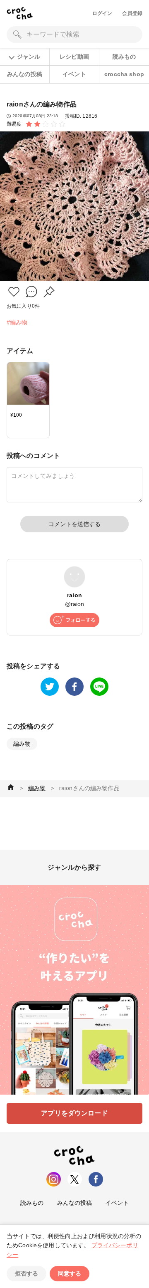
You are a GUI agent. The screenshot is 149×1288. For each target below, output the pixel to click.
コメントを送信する (74, 524)
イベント (74, 74)
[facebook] (74, 686)
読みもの (124, 56)
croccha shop (124, 74)
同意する (69, 1273)
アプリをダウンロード (74, 1113)
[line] (99, 686)
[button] (14, 291)
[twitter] (50, 686)
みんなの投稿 (24, 74)
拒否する (26, 1273)
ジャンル (28, 56)
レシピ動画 (74, 56)
